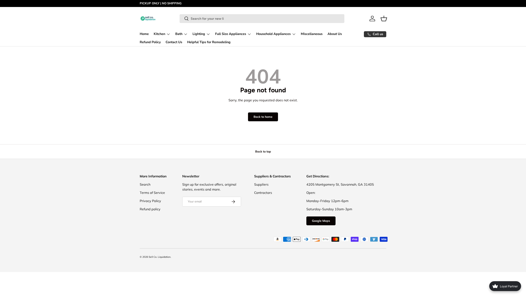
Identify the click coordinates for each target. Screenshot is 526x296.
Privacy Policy (150, 201)
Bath (178, 34)
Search (145, 184)
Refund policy (150, 209)
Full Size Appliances (230, 34)
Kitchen (159, 34)
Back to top (263, 151)
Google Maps (321, 221)
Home (144, 34)
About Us (335, 34)
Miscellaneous (312, 34)
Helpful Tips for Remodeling (209, 42)
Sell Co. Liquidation (160, 256)
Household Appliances (273, 34)
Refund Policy (150, 42)
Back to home (263, 117)
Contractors (263, 193)
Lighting (199, 34)
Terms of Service (152, 193)
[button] (383, 18)
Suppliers (261, 184)
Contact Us (174, 42)
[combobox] (262, 18)
